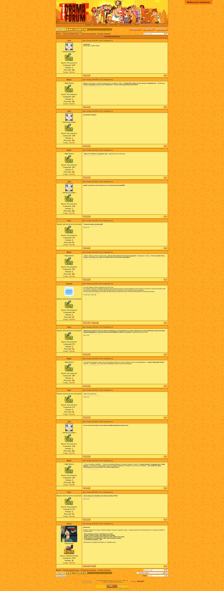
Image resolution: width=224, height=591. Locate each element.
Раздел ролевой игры (71, 34)
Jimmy (69, 523)
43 (112, 460)
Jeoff (69, 40)
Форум (58, 34)
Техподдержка (111, 582)
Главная (88, 25)
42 (112, 421)
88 (83, 29)
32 (112, 79)
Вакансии (119, 582)
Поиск (136, 25)
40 (112, 358)
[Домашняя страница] (93, 566)
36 (112, 220)
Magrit (69, 79)
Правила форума (125, 25)
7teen (76, 31)
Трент (69, 220)
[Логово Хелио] (140, 581)
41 (112, 390)
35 (112, 181)
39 (112, 327)
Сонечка (69, 283)
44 (112, 492)
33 (112, 111)
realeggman (71, 31)
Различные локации (88, 34)
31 (112, 40)
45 (112, 523)
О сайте (104, 582)
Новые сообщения (100, 25)
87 (81, 29)
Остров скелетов (104, 34)
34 (112, 150)
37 (112, 252)
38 (112, 283)
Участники (113, 25)
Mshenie (80, 31)
